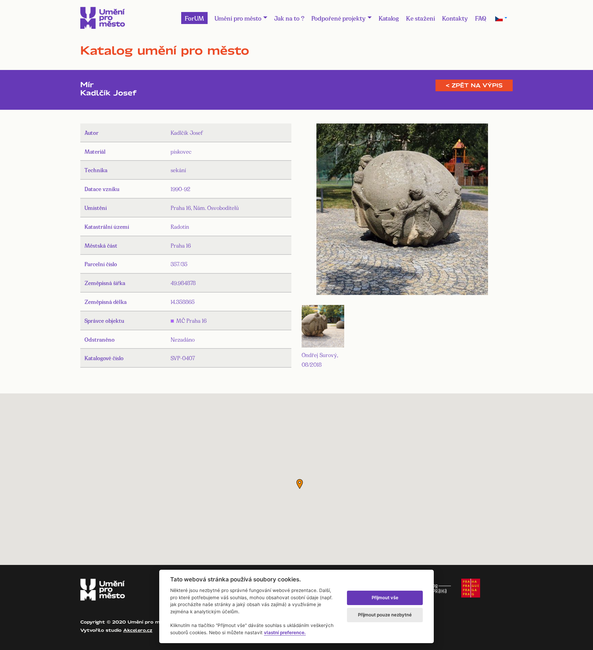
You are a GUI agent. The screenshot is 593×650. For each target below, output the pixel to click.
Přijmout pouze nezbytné (385, 614)
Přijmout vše (385, 597)
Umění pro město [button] (237, 18)
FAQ (480, 18)
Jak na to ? (289, 18)
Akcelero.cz (137, 630)
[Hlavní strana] (102, 18)
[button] (299, 484)
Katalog (389, 18)
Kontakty (455, 18)
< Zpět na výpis (474, 85)
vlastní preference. (285, 632)
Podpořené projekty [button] (338, 18)
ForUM (194, 18)
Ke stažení (420, 18)
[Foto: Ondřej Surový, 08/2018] (402, 210)
